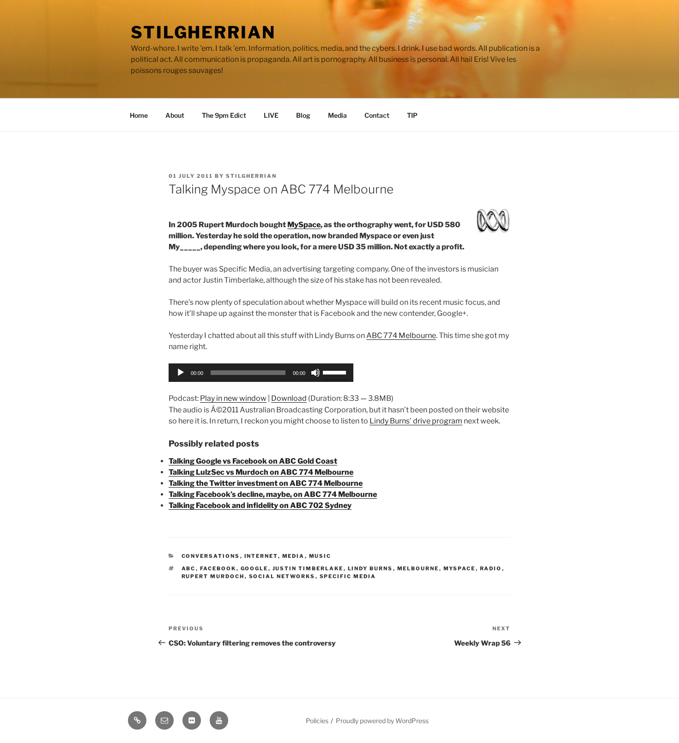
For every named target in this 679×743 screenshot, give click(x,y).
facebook (218, 568)
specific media (348, 576)
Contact (376, 115)
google (254, 568)
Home (139, 115)
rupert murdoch (213, 576)
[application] (261, 372)
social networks (282, 576)
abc (189, 568)
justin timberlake (308, 568)
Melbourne (418, 568)
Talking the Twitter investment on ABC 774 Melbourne (266, 483)
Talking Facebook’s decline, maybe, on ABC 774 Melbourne (273, 494)
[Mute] (315, 372)
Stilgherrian (203, 32)
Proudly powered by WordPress (382, 721)
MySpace (304, 224)
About (174, 115)
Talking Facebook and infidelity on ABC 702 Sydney (260, 505)
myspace (459, 568)
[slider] (336, 371)
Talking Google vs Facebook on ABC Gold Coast (253, 461)
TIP (412, 115)
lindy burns (370, 568)
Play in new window (233, 398)
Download (289, 398)
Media (337, 115)
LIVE (271, 115)
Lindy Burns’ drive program (416, 421)
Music (320, 556)
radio (491, 568)
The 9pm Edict (224, 115)
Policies (317, 721)
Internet (261, 556)
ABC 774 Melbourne (401, 335)
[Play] (180, 372)
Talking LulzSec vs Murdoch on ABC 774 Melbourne (261, 472)
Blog (303, 115)
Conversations (211, 556)
